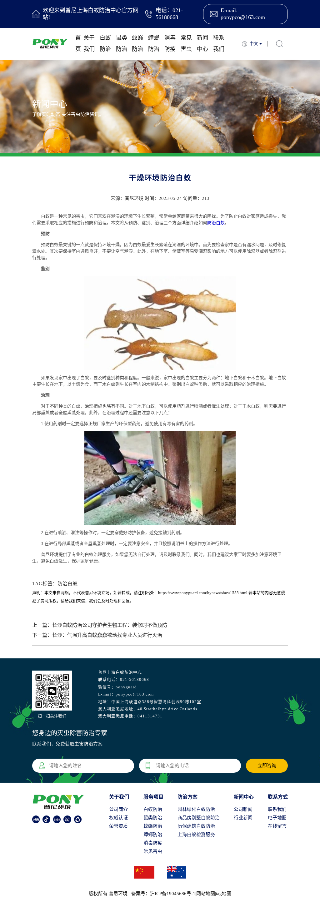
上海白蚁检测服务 (196, 834)
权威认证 (118, 817)
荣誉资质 (118, 826)
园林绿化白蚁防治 (196, 809)
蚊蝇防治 (137, 43)
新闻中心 (202, 43)
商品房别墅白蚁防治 (199, 817)
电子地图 (277, 817)
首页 (78, 43)
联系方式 (278, 797)
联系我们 (218, 43)
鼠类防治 (121, 43)
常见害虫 (186, 43)
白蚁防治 (105, 43)
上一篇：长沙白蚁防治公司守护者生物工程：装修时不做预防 (99, 625)
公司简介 (118, 809)
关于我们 (89, 43)
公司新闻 (243, 809)
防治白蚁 (216, 223)
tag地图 (223, 893)
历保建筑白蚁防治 (196, 826)
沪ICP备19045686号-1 (172, 893)
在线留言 (277, 826)
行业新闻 (243, 817)
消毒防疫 (170, 43)
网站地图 (205, 893)
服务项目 (153, 797)
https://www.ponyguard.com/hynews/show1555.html (203, 592)
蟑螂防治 (153, 43)
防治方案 (188, 797)
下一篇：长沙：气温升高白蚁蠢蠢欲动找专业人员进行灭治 (97, 635)
